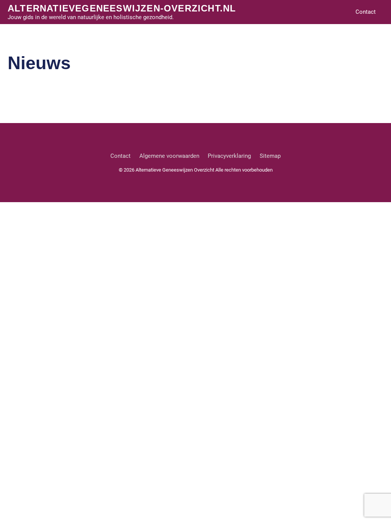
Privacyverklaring (229, 155)
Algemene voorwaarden (169, 155)
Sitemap (270, 155)
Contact (365, 11)
